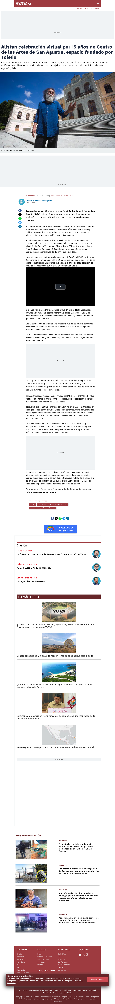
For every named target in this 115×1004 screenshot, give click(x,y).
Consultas (62, 970)
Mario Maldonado (25, 550)
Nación (19, 967)
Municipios (30, 196)
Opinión (22, 545)
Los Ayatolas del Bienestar (31, 581)
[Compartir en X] (20, 214)
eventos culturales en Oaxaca (43, 508)
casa (32, 504)
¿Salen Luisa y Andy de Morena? (34, 567)
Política (20, 965)
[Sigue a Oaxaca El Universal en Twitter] (84, 954)
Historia (46, 993)
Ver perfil (31, 202)
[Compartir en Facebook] (20, 210)
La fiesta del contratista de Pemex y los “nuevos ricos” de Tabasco (53, 554)
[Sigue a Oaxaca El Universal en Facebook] (80, 954)
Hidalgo (40, 954)
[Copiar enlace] (20, 226)
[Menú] (98, 3)
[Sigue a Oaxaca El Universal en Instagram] (88, 954)
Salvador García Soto (27, 564)
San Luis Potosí (43, 959)
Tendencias (21, 970)
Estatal (19, 954)
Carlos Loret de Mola (27, 578)
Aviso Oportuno (64, 965)
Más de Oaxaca (23, 973)
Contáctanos (34, 990)
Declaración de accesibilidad (61, 993)
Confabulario (63, 962)
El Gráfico (62, 954)
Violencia (57, 990)
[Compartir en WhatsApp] (20, 218)
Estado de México (44, 957)
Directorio (23, 990)
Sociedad (20, 959)
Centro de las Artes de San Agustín (53, 504)
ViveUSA (61, 959)
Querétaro (41, 962)
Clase (60, 957)
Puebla (40, 965)
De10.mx (61, 967)
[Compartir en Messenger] (20, 222)
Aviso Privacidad (89, 990)
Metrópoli (20, 957)
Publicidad (67, 990)
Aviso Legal (77, 990)
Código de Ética (46, 990)
